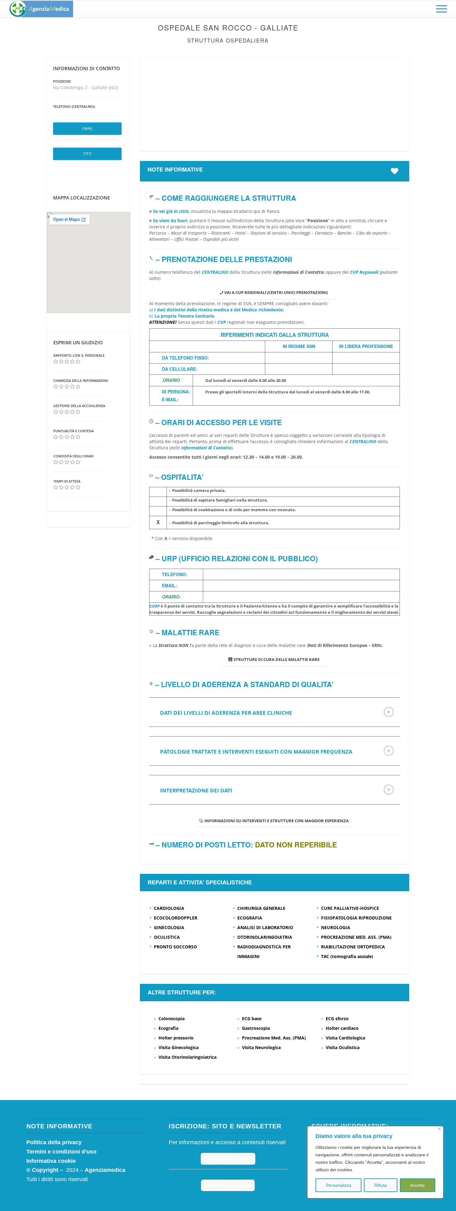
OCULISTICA (167, 937)
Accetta (417, 1185)
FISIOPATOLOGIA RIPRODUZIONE (356, 918)
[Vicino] (439, 1128)
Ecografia (168, 1028)
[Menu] (439, 9)
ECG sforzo (337, 1018)
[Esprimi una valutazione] (55, 362)
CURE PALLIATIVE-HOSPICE (350, 908)
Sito (87, 153)
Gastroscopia (256, 1028)
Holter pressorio (176, 1038)
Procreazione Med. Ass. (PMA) (274, 1038)
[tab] (274, 712)
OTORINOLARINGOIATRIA (264, 937)
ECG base (252, 1018)
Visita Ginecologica (179, 1047)
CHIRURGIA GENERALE (261, 908)
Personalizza (338, 1185)
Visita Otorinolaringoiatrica (188, 1057)
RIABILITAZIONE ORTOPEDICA (353, 947)
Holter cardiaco (342, 1028)
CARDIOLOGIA (169, 908)
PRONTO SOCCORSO (175, 947)
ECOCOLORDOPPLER (175, 918)
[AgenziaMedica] (41, 9)
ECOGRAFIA (249, 918)
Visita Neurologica (261, 1047)
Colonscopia (172, 1018)
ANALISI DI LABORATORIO (265, 927)
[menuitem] (439, 9)
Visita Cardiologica (345, 1038)
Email (87, 128)
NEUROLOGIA (335, 927)
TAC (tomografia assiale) (347, 956)
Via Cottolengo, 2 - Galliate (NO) (85, 87)
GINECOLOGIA (169, 927)
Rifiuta (380, 1185)
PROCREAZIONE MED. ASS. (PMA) (356, 937)
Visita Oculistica (343, 1047)
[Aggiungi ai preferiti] (396, 171)
